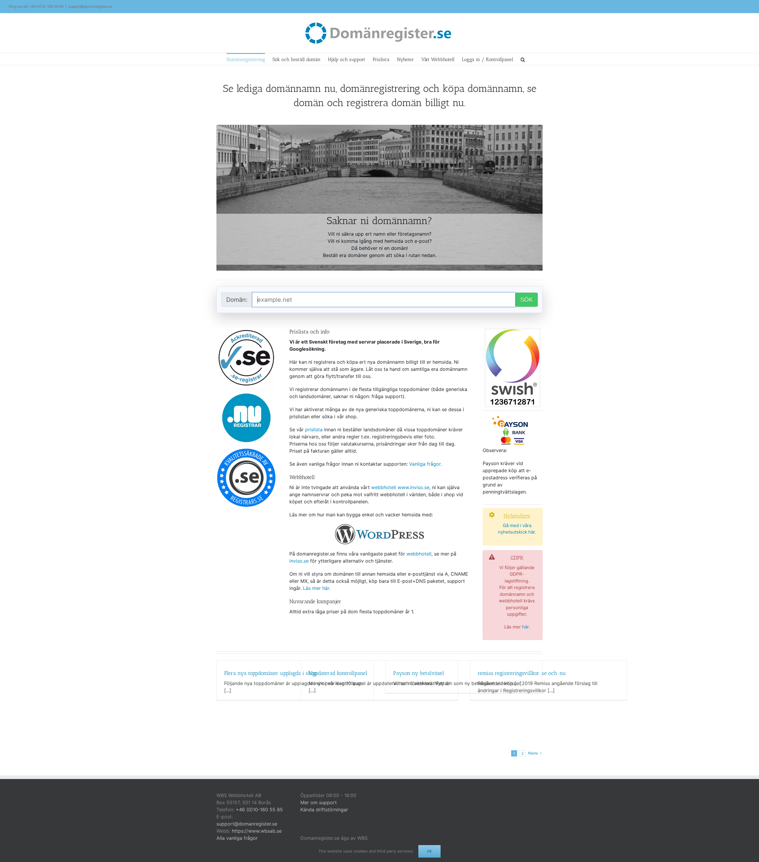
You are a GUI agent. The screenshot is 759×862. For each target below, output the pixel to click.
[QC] (246, 450)
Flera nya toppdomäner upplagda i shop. (271, 673)
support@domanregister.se (90, 6)
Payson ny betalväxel (418, 673)
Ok (429, 851)
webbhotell (384, 487)
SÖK (526, 299)
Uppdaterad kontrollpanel (338, 673)
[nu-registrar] (246, 390)
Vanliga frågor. (425, 464)
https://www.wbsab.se (257, 831)
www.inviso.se (413, 487)
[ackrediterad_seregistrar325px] (246, 330)
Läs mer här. (316, 588)
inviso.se (299, 561)
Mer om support (318, 802)
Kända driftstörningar (324, 809)
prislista (314, 429)
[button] (523, 59)
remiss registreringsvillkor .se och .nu (522, 673)
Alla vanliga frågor (237, 838)
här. (526, 627)
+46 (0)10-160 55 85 (46, 6)
